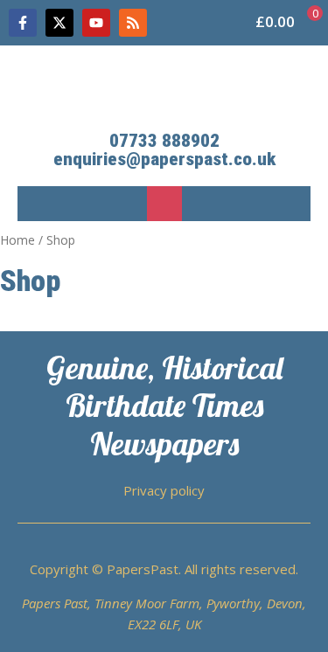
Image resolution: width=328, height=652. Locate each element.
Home (17, 240)
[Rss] (133, 23)
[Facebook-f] (23, 23)
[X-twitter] (59, 23)
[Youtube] (96, 23)
